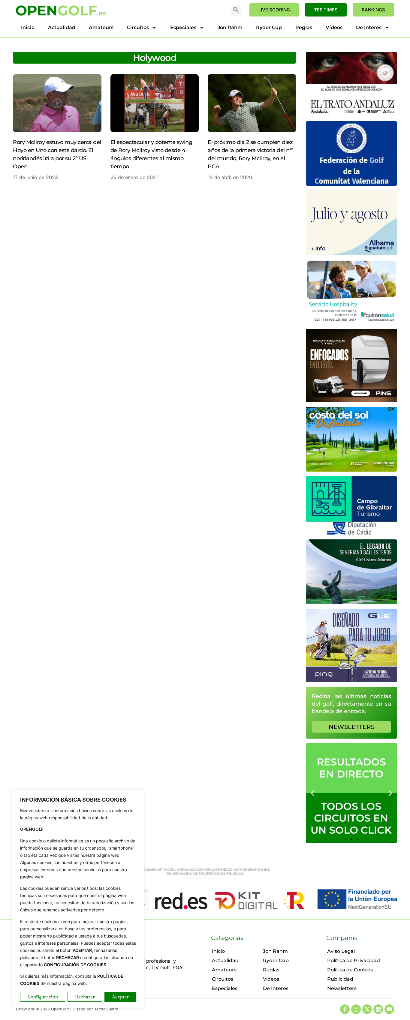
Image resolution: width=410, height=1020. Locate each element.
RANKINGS (373, 10)
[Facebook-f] (345, 1009)
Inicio (28, 27)
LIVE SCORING (274, 10)
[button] (236, 10)
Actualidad (61, 27)
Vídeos (334, 27)
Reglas (303, 27)
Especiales (183, 27)
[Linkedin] (378, 1009)
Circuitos (138, 27)
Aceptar (120, 997)
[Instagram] (356, 1009)
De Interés (368, 27)
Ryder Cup (269, 27)
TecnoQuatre (106, 1008)
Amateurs (101, 27)
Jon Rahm (230, 27)
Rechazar (85, 997)
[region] (78, 899)
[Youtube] (389, 1009)
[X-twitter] (367, 1009)
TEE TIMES (326, 10)
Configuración (43, 997)
